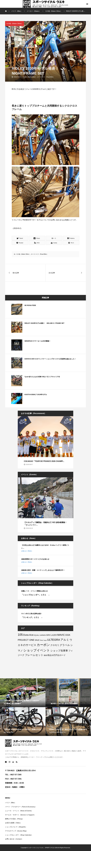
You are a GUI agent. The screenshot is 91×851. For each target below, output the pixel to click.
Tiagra (45, 640)
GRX (48, 635)
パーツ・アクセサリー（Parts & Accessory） (20, 807)
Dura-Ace (28, 634)
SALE (37, 640)
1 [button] (67, 418)
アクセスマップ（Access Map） (16, 831)
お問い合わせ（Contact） (14, 839)
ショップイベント (36, 650)
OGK (67, 635)
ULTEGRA (53, 639)
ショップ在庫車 (59, 650)
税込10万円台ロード (56, 655)
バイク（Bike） (10, 802)
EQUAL (36, 635)
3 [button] (71, 418)
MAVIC (61, 634)
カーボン (43, 645)
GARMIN (43, 635)
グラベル (65, 645)
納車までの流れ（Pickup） (14, 819)
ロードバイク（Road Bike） (45, 77)
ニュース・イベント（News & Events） (19, 811)
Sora (41, 640)
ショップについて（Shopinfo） (16, 827)
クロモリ (54, 645)
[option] (45, 442)
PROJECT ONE (26, 640)
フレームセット (34, 655)
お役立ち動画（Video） (13, 823)
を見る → (35, 595)
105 (20, 634)
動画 (45, 655)
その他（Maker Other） (14, 23)
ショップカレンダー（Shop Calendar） (19, 835)
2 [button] (69, 418)
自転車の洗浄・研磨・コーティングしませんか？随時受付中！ (43, 570)
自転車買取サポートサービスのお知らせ (35, 559)
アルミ (64, 639)
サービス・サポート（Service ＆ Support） (20, 815)
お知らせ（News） (27, 551)
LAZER (54, 635)
